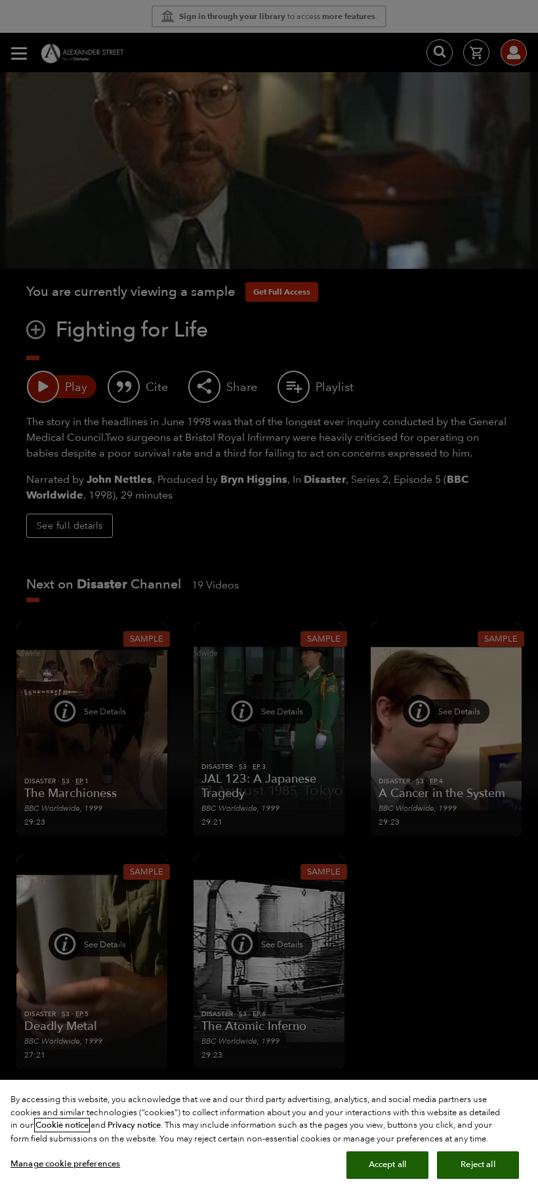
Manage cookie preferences (65, 1164)
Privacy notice (134, 1125)
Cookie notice (62, 1125)
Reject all (478, 1164)
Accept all (387, 1164)
